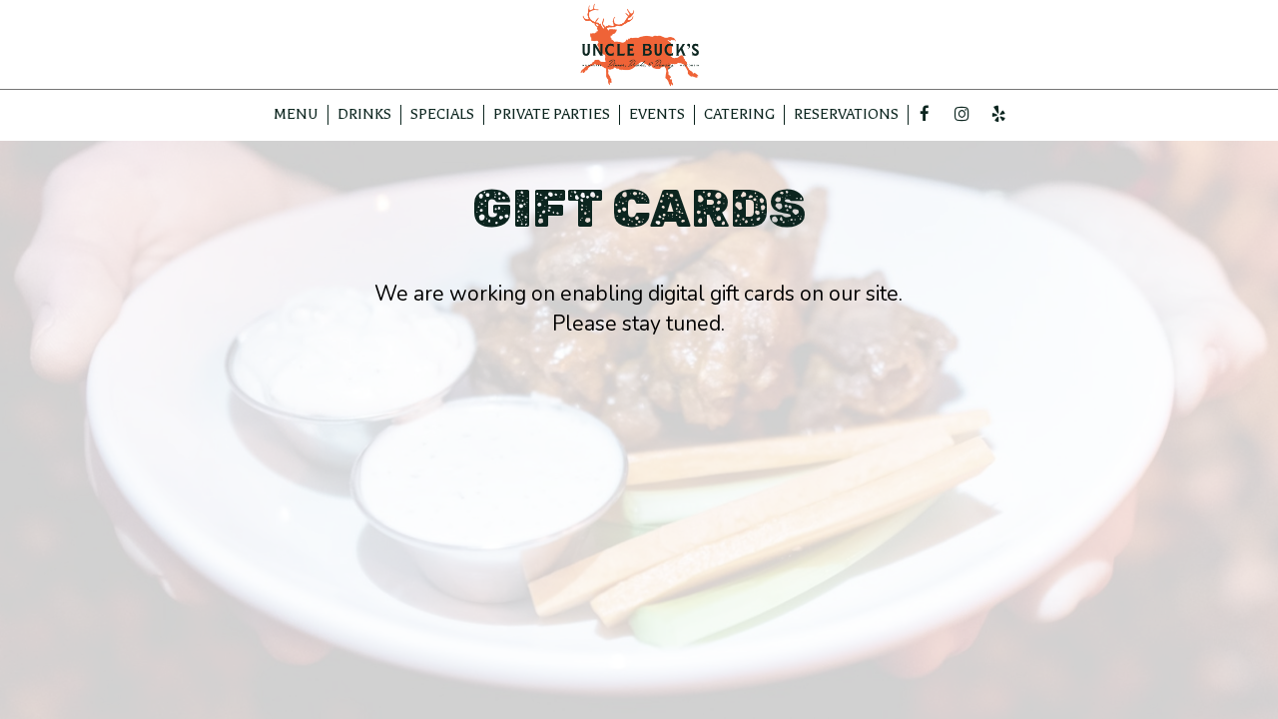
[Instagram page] (961, 114)
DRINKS (364, 114)
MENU (296, 114)
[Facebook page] (925, 114)
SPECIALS (442, 114)
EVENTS (657, 114)
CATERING (739, 114)
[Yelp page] (998, 114)
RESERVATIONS (846, 114)
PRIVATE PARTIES (551, 114)
